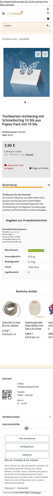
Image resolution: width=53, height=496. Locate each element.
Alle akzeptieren (27, 438)
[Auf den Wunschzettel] (45, 54)
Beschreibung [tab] (9, 184)
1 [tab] (25, 102)
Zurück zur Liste (10, 39)
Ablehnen (27, 455)
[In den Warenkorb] (4, 46)
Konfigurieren (27, 446)
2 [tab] (28, 102)
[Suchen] (48, 26)
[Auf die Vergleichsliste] (38, 54)
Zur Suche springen (34, 1)
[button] (47, 9)
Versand (29, 154)
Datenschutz (22, 488)
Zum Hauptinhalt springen (12, 1)
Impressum (9, 488)
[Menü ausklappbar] (3, 12)
